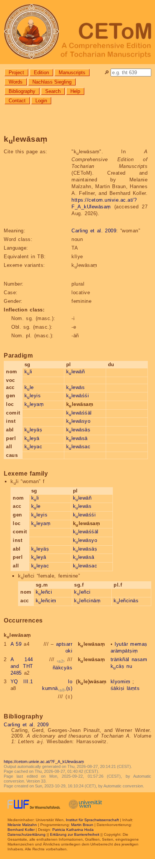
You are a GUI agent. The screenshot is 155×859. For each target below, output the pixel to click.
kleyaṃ (34, 404)
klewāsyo (78, 421)
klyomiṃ (121, 681)
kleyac (33, 446)
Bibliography (22, 91)
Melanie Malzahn (22, 825)
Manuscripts (72, 72)
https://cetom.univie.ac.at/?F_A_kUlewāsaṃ (44, 761)
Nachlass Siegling (51, 82)
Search (53, 91)
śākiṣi (118, 688)
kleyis (32, 395)
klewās (75, 387)
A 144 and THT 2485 (22, 666)
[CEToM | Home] (77, 32)
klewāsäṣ (78, 429)
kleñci (44, 592)
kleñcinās (126, 600)
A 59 (16, 644)
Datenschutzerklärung (27, 834)
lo (70, 681)
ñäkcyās (63, 667)
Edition (41, 72)
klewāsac (78, 446)
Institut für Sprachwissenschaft (92, 820)
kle (29, 387)
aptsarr (64, 644)
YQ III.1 (22, 681)
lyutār (121, 644)
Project (16, 72)
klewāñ (75, 371)
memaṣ (138, 644)
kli (28, 371)
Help (75, 91)
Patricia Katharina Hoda (73, 830)
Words (16, 82)
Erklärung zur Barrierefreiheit (74, 834)
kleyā (32, 438)
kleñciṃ (46, 600)
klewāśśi (77, 395)
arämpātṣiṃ (124, 651)
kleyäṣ (33, 429)
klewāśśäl (79, 413)
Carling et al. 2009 (93, 230)
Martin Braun (82, 825)
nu (129, 666)
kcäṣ (118, 666)
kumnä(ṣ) (57, 688)
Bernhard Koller (21, 830)
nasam (139, 659)
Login (41, 100)
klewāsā (77, 438)
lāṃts (133, 688)
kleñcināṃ (87, 600)
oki (69, 651)
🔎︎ (106, 72)
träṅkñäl (120, 659)
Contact (17, 100)
